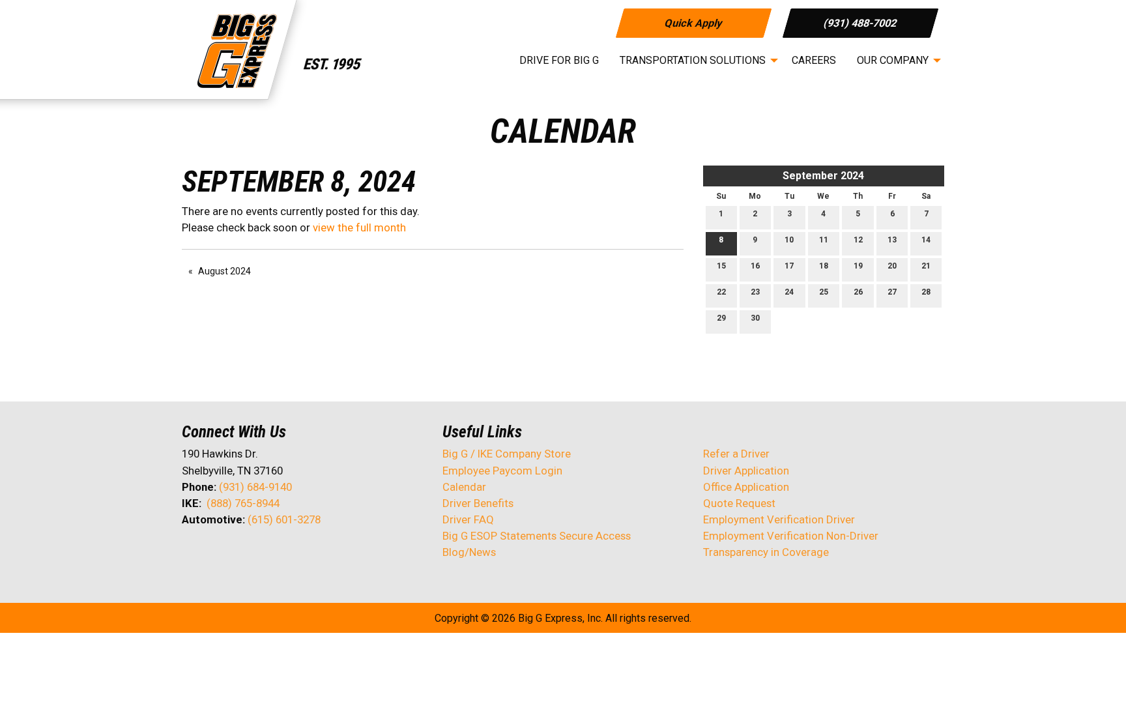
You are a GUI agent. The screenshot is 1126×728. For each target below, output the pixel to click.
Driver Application (746, 470)
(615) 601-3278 (284, 519)
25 (823, 292)
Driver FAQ (468, 519)
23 (755, 292)
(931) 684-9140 (255, 486)
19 (858, 265)
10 (789, 239)
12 (858, 239)
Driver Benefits (479, 503)
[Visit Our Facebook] (192, 554)
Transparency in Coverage (766, 552)
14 (926, 239)
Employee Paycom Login (502, 470)
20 (892, 265)
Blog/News (469, 552)
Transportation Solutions (693, 60)
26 (858, 292)
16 (755, 265)
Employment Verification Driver (779, 519)
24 (789, 292)
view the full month (359, 227)
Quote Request (739, 503)
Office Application (747, 486)
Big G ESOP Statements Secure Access (536, 535)
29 (721, 318)
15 (721, 265)
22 (721, 292)
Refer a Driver (736, 453)
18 (823, 265)
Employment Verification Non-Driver (790, 535)
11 (823, 239)
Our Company (893, 60)
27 (892, 292)
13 (892, 239)
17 (789, 265)
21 (926, 265)
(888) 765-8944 (243, 503)
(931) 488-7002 (860, 22)
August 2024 (224, 271)
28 (926, 292)
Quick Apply (693, 22)
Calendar (464, 486)
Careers (814, 60)
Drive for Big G (559, 60)
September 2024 (823, 175)
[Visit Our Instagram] (275, 554)
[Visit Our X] (213, 554)
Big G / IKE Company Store (506, 453)
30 (755, 318)
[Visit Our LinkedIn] (234, 554)
